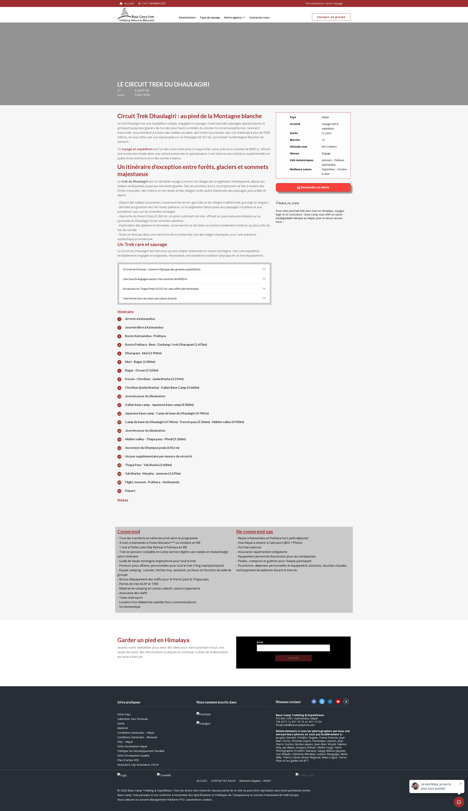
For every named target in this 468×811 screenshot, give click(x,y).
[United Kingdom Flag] (347, 2)
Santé (120, 723)
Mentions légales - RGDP (255, 780)
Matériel (122, 728)
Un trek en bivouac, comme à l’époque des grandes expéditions (162, 269)
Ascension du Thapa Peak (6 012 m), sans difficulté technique (161, 288)
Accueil (129, 3)
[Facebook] (314, 701)
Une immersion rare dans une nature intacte (150, 298)
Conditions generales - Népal (135, 732)
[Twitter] (322, 701)
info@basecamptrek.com (299, 725)
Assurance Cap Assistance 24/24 (137, 764)
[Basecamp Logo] (135, 14)
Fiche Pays (124, 714)
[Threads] (346, 701)
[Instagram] (330, 701)
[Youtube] (338, 701)
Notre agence (233, 17)
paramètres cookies (199, 799)
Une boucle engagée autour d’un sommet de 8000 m (155, 279)
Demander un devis (314, 187)
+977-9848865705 (154, 3)
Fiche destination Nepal (132, 746)
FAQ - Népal (125, 742)
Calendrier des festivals (132, 719)
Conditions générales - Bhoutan (137, 737)
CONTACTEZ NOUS (223, 780)
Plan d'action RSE (128, 760)
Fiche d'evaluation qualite (133, 755)
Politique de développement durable (141, 751)
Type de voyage (210, 17)
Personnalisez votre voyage (324, 3)
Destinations (187, 17)
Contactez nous (259, 17)
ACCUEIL (202, 780)
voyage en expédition (137, 149)
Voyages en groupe (331, 17)
